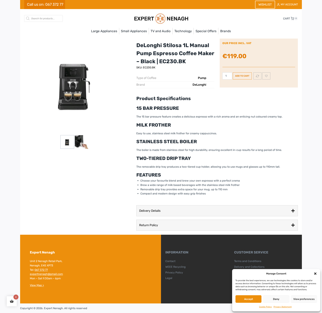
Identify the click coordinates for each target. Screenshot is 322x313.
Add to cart (242, 76)
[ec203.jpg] (74, 84)
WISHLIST (265, 4)
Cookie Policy (265, 307)
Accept (248, 299)
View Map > (37, 285)
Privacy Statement (283, 307)
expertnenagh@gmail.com (46, 274)
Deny (276, 299)
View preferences (304, 299)
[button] (315, 273)
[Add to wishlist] (266, 75)
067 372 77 (41, 269)
